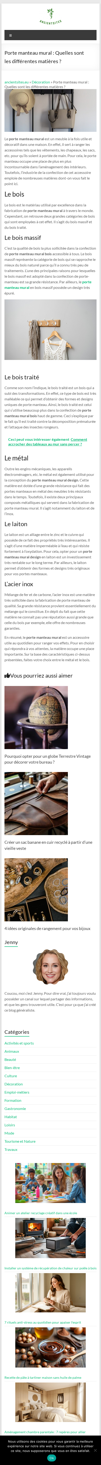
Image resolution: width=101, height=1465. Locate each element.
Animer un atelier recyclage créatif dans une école (40, 1213)
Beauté (10, 1059)
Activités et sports (19, 1043)
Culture (10, 1076)
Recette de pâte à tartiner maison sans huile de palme (42, 1377)
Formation (12, 1100)
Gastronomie (15, 1108)
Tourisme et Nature (19, 1141)
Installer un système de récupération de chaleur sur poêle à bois (50, 1268)
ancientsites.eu (16, 82)
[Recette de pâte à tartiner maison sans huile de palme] (50, 1349)
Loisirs (9, 1125)
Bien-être (12, 1067)
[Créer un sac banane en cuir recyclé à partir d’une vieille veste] (36, 774)
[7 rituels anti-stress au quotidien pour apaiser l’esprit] (50, 1295)
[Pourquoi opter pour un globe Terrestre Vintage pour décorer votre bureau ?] (36, 688)
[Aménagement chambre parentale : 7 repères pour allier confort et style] (50, 1404)
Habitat (10, 1116)
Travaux (10, 1149)
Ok (52, 1458)
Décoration (41, 82)
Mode (9, 1133)
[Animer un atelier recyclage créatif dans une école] (50, 1185)
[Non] (95, 1450)
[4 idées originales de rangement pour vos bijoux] (36, 860)
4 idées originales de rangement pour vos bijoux (47, 928)
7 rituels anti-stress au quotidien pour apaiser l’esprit (42, 1322)
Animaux (11, 1051)
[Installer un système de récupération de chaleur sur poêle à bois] (50, 1240)
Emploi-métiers (16, 1092)
